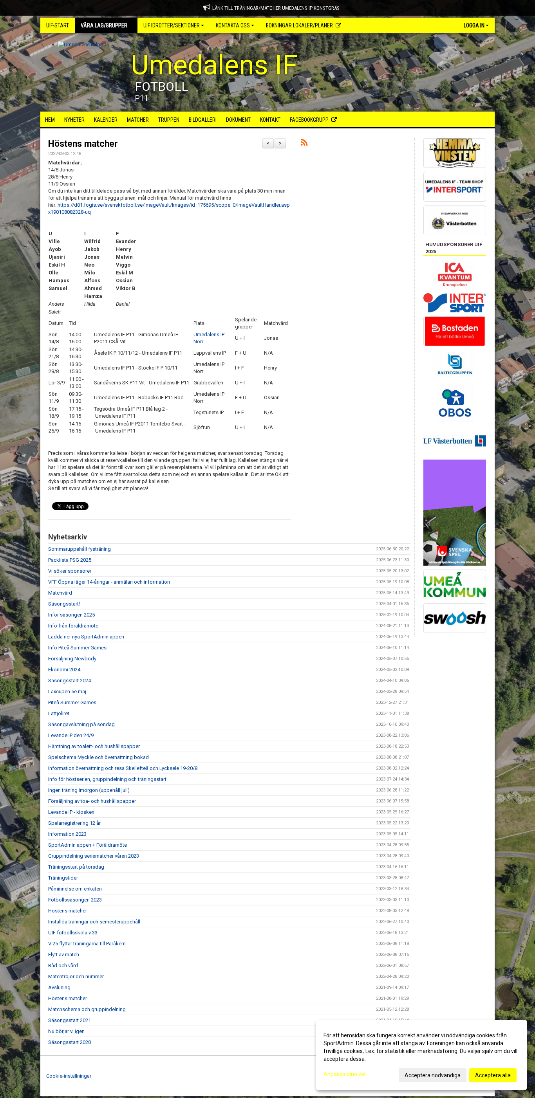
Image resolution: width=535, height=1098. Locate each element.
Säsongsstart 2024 (69, 680)
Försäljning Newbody (72, 659)
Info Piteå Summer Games (77, 648)
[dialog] (421, 1055)
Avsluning (59, 987)
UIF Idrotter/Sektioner (171, 25)
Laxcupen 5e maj (67, 691)
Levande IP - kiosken (71, 812)
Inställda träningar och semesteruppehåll (94, 922)
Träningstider (63, 878)
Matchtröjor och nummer (76, 976)
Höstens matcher (83, 144)
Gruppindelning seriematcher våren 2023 (93, 856)
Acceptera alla (493, 1075)
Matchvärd (60, 593)
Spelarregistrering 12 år (74, 823)
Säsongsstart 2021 (69, 1020)
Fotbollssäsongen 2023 (75, 900)
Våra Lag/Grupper (104, 25)
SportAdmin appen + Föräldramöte (87, 845)
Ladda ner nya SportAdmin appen (86, 637)
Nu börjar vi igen (66, 1031)
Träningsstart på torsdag (76, 867)
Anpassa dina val (344, 1074)
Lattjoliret (58, 713)
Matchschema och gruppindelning (87, 1009)
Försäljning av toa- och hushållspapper (92, 801)
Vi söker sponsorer (69, 571)
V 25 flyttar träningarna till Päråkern (87, 944)
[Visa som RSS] (304, 144)
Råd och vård (63, 965)
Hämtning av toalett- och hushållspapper (94, 746)
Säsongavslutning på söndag (81, 724)
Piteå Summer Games (72, 702)
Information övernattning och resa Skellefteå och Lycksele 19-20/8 (122, 768)
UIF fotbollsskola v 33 (73, 933)
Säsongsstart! (64, 604)
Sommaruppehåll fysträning (79, 549)
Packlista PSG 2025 (69, 560)
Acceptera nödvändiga (433, 1075)
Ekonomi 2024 (64, 670)
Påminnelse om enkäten (75, 889)
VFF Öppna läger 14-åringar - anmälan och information (109, 582)
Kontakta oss (233, 25)
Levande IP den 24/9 (71, 735)
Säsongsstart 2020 (69, 1042)
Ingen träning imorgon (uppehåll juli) (89, 790)
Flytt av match (63, 954)
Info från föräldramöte (73, 626)
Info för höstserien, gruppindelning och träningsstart (107, 779)
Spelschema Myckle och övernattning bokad (98, 757)
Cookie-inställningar (68, 1076)
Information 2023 (67, 834)
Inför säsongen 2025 (71, 615)
